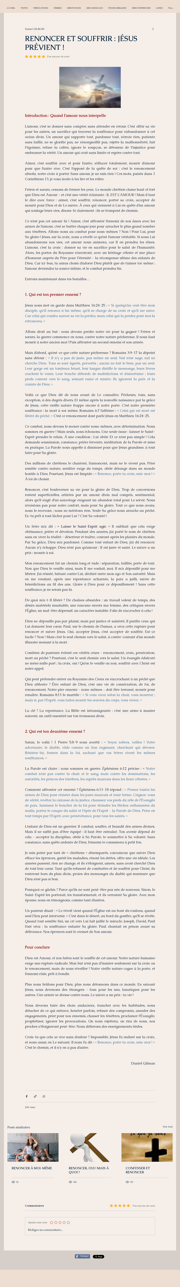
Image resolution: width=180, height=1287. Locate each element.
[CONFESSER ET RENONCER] (147, 1147)
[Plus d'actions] (153, 29)
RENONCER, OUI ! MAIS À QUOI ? (89, 1170)
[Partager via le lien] (35, 1096)
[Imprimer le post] (44, 1096)
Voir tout (168, 1126)
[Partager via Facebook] (26, 1096)
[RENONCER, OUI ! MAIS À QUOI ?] (90, 1147)
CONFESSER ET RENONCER (138, 1170)
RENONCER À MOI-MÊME (32, 1168)
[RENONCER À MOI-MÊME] (33, 1147)
